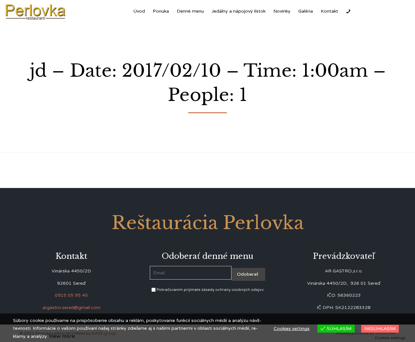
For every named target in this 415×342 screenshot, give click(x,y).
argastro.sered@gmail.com (71, 307)
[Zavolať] (348, 11)
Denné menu (190, 11)
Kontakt (329, 11)
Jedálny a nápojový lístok (239, 11)
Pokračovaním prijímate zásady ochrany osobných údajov (210, 289)
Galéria (305, 11)
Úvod (139, 11)
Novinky (281, 11)
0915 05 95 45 (71, 295)
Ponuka (161, 11)
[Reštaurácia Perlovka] (35, 11)
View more (62, 336)
